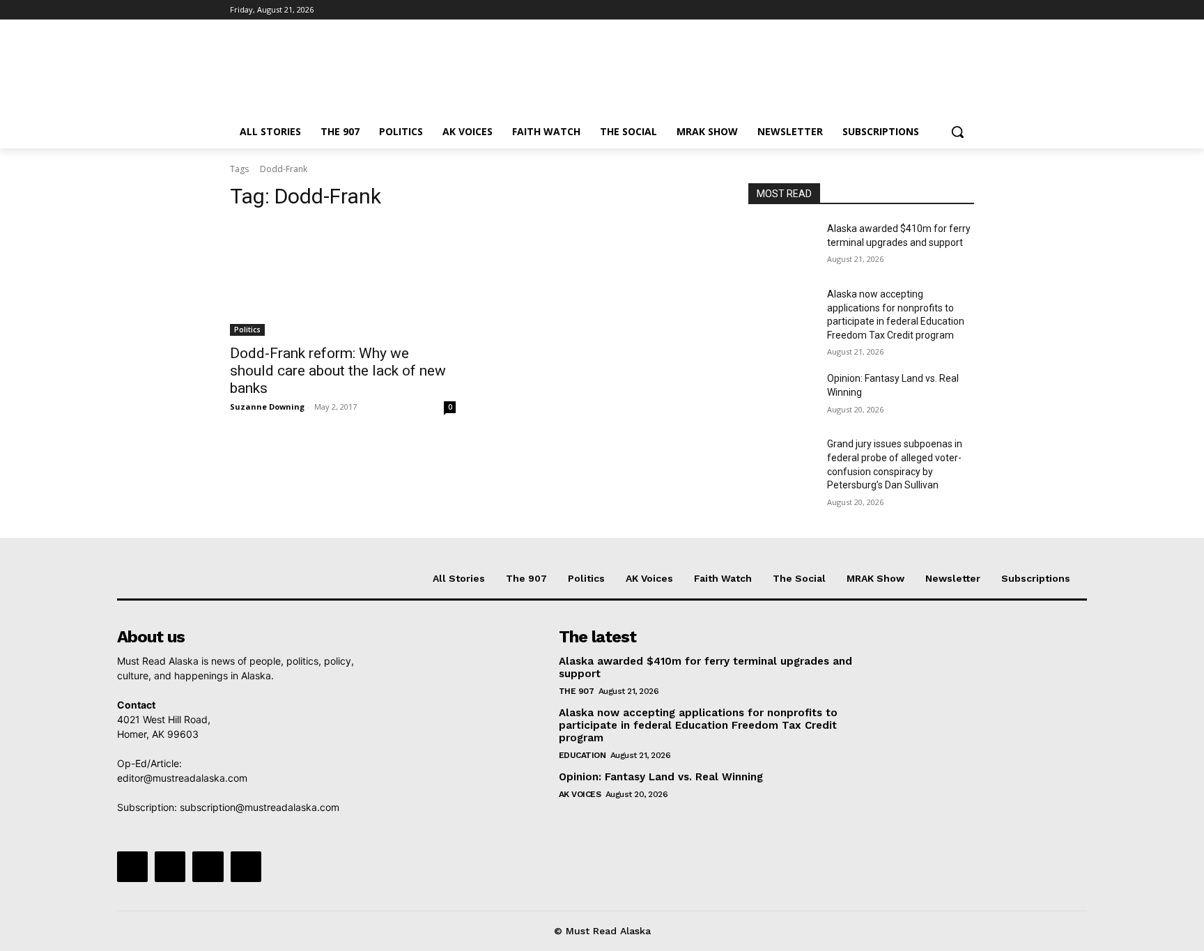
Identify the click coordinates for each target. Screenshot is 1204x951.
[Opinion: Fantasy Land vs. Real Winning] (782, 395)
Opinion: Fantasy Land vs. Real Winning (662, 777)
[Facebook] (889, 10)
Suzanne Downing (267, 406)
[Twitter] (928, 10)
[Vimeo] (947, 10)
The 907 (576, 691)
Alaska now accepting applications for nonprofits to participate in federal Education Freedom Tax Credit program (698, 725)
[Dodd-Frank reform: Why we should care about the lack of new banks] (343, 279)
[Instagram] (908, 10)
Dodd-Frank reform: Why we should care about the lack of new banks (338, 370)
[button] (957, 131)
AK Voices (580, 794)
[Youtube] (966, 10)
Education (582, 755)
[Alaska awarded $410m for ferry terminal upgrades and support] (782, 246)
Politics (247, 329)
